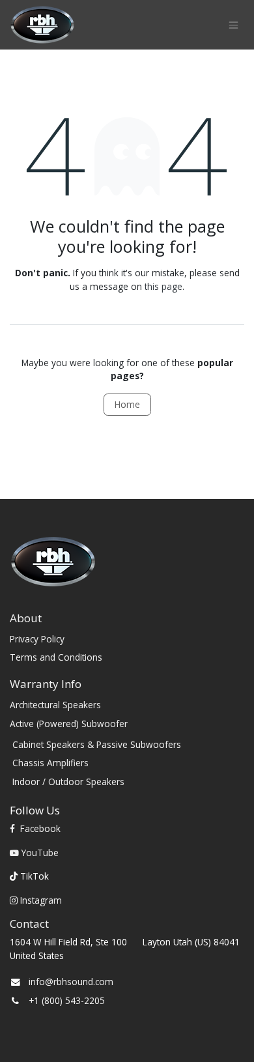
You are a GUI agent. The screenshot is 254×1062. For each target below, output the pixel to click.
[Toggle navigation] (233, 25)
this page (163, 286)
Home (127, 404)
